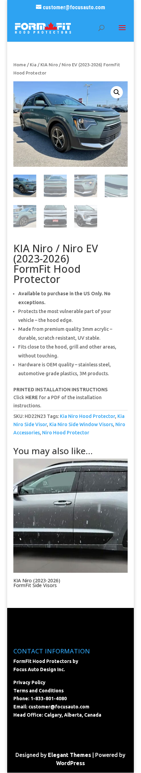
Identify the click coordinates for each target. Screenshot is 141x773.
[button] (117, 92)
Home (19, 64)
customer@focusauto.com (58, 706)
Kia (33, 64)
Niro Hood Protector (65, 432)
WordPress (70, 763)
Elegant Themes (69, 755)
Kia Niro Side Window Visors (81, 424)
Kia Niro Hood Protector (87, 416)
